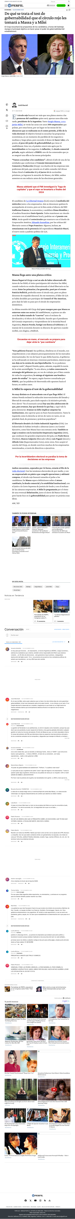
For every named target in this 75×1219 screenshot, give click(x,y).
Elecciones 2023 (18, 586)
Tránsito (57, 1206)
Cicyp (57, 586)
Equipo (39, 1206)
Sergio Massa (38, 586)
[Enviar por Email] (7, 121)
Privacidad (33, 1206)
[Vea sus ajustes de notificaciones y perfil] (68, 5)
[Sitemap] (49, 1201)
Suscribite (61, 5)
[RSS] (45, 1201)
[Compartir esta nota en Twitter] (7, 110)
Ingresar (52, 5)
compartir (59, 661)
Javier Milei (49, 586)
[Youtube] (35, 1201)
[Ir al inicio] (15, 5)
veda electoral (18, 471)
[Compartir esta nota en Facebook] (7, 104)
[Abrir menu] (6, 5)
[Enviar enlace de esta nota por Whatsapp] (7, 115)
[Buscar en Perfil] (69, 1)
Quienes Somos (17, 1206)
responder (13, 661)
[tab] (13, 641)
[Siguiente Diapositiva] (69, 612)
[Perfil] (37, 1196)
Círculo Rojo (17, 590)
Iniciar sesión (57, 629)
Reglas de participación (48, 1206)
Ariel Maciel (23, 105)
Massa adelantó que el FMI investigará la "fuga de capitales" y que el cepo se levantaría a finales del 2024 (41, 189)
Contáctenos (26, 1206)
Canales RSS (9, 1206)
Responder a (17, 725)
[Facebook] (26, 1201)
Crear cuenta (65, 629)
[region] (37, 814)
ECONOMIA (8, 10)
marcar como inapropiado (66, 662)
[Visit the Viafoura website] (66, 998)
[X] (30, 1201)
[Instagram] (40, 1201)
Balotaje (28, 586)
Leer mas (67, 738)
